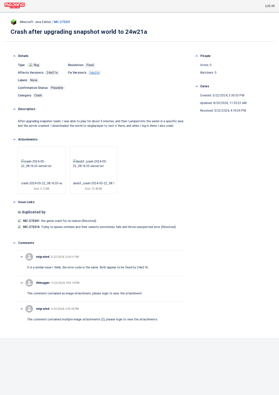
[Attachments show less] (14, 139)
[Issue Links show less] (14, 202)
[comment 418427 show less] (21, 309)
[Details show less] (14, 56)
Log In (269, 6)
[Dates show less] (196, 86)
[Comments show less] (14, 243)
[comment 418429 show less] (21, 283)
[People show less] (196, 56)
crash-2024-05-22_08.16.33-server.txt (47, 183)
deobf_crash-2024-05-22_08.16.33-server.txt (103, 183)
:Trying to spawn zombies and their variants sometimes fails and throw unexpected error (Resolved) (99, 227)
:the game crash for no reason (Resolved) (59, 221)
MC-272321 (62, 22)
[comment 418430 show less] (21, 257)
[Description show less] (14, 109)
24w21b (94, 72)
